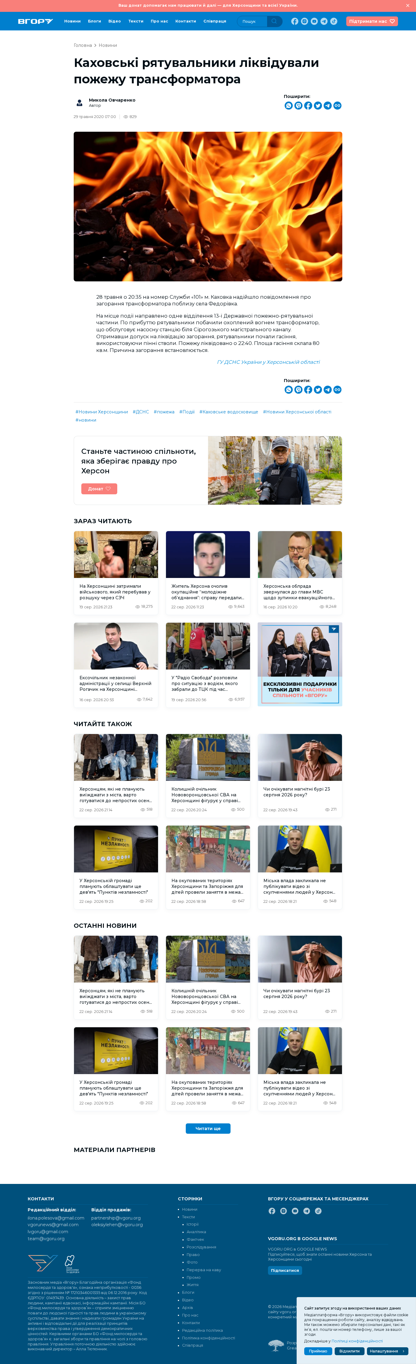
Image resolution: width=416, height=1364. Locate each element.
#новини (86, 420)
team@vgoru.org (46, 1238)
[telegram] (323, 21)
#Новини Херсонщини (102, 412)
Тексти (135, 21)
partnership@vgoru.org (116, 1218)
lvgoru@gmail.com (48, 1231)
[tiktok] (333, 21)
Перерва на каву (204, 1270)
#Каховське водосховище (228, 412)
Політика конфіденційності (208, 1338)
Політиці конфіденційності (357, 1341)
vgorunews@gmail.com (53, 1224)
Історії (193, 1224)
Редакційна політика (202, 1330)
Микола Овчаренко (112, 100)
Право (193, 1254)
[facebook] (294, 21)
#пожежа (164, 412)
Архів (187, 1307)
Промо (194, 1277)
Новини (72, 21)
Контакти (185, 21)
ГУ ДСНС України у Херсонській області (268, 362)
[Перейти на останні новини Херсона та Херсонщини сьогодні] (35, 21)
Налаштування (384, 1351)
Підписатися (285, 1270)
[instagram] (304, 21)
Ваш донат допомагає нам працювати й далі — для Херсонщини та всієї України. (208, 5)
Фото (192, 1262)
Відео (114, 21)
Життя (193, 1284)
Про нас (159, 21)
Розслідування (201, 1247)
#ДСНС (141, 412)
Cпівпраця (214, 21)
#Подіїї (187, 412)
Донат (95, 489)
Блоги (94, 21)
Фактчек (195, 1239)
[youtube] (314, 21)
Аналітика (196, 1232)
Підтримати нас (368, 21)
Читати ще (208, 1128)
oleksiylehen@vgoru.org (117, 1224)
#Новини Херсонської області (297, 412)
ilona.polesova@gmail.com (56, 1218)
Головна (83, 45)
